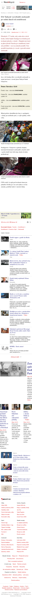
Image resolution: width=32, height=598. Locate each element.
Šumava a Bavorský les (7, 544)
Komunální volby (5, 516)
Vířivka (26, 569)
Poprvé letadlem (5, 542)
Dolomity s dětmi (5, 551)
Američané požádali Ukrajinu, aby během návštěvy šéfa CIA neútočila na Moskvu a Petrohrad (4, 420)
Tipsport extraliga (5, 527)
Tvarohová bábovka (22, 529)
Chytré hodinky (22, 577)
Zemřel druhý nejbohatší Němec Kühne (19, 279)
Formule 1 (4, 532)
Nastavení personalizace (20, 589)
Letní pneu (26, 574)
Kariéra (22, 586)
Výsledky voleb (5, 510)
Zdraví (11, 299)
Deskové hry (7, 577)
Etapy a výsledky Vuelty (23, 507)
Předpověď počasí (23, 556)
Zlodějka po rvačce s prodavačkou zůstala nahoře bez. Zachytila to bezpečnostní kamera (20, 313)
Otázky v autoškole (22, 549)
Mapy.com (14, 556)
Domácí (3, 217)
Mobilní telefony (22, 572)
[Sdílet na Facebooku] (28, 222)
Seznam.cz (22, 2)
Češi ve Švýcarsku (6, 547)
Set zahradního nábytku (9, 569)
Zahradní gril (19, 569)
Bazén (14, 564)
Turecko (14, 227)
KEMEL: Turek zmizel (16, 346)
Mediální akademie (7, 588)
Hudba (11, 239)
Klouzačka (22, 566)
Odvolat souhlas (9, 589)
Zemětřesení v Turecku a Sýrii (9, 229)
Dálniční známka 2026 (22, 542)
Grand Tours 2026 (21, 516)
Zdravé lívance (21, 527)
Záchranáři (21, 229)
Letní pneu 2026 (21, 540)
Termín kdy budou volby (7, 512)
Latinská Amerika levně (7, 549)
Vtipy (11, 257)
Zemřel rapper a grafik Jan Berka (20, 237)
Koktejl (11, 317)
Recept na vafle (21, 532)
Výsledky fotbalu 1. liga (7, 525)
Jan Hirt (19, 510)
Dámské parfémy (17, 574)
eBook (4, 29)
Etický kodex (16, 588)
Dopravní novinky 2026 (23, 544)
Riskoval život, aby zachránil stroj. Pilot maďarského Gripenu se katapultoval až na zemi (20, 262)
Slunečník (15, 566)
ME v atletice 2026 (6, 529)
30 (15, 29)
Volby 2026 (4, 505)
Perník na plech (21, 534)
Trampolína (9, 566)
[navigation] (2, 2)
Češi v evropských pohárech (15, 561)
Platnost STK (20, 551)
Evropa (11, 266)
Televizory (14, 577)
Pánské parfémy (15, 580)
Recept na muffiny (21, 525)
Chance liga (4, 522)
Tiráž (26, 586)
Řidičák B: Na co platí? (23, 547)
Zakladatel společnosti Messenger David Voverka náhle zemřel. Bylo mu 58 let (20, 331)
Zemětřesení (21, 227)
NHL (2, 534)
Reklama (16, 586)
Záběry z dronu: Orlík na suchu (26, 415)
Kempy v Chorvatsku (6, 540)
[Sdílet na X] (30, 222)
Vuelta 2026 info (21, 505)
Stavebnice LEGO (6, 574)
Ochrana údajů (25, 588)
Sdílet (10, 29)
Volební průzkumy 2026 (7, 507)
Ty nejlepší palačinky (22, 522)
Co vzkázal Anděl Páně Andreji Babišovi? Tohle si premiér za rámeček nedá (19, 253)
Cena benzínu (19, 558)
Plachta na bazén (21, 564)
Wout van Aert (20, 514)
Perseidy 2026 (11, 558)
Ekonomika (12, 282)
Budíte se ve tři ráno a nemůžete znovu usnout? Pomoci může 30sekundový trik (19, 296)
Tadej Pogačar (20, 512)
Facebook (5, 586)
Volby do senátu (5, 514)
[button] (16, 62)
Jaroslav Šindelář (9, 23)
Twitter (11, 586)
